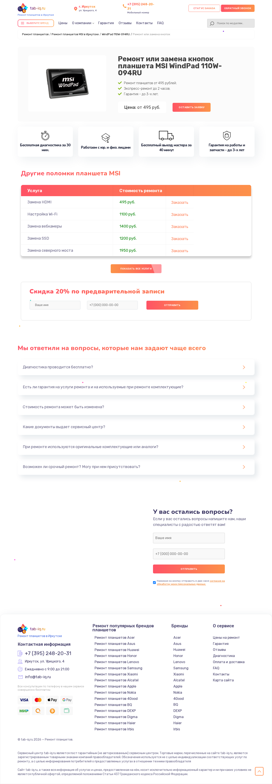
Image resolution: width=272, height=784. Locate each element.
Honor (178, 656)
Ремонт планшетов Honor (116, 656)
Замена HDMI (39, 202)
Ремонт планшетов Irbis (114, 729)
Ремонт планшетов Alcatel (117, 680)
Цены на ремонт (226, 638)
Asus (177, 644)
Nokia (177, 692)
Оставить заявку (191, 107)
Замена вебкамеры (44, 226)
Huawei (179, 650)
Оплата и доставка (229, 662)
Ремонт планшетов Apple (115, 686)
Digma (178, 717)
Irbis (176, 729)
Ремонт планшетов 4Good (116, 699)
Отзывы (125, 23)
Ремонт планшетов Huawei (117, 650)
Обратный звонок (237, 8)
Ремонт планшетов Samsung (118, 668)
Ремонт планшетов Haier (115, 723)
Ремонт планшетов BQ (113, 705)
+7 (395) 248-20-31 (48, 653)
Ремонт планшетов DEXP (115, 711)
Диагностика (224, 656)
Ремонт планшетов (35, 34)
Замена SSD (38, 238)
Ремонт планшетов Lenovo (117, 662)
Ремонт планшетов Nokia (115, 692)
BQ (175, 705)
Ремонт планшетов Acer (115, 638)
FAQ (160, 23)
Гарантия (106, 23)
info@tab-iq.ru (38, 677)
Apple (177, 686)
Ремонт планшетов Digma (116, 717)
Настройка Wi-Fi (42, 214)
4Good (178, 699)
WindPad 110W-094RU (116, 34)
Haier (177, 723)
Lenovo (179, 662)
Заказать (179, 202)
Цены (62, 23)
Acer (177, 638)
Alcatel (179, 680)
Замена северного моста (50, 250)
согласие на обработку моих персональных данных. (191, 582)
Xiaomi (178, 674)
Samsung (180, 668)
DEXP (177, 711)
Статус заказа (204, 8)
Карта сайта (223, 680)
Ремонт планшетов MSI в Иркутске (75, 34)
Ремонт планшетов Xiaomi (116, 674)
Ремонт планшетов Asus (115, 644)
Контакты (144, 23)
